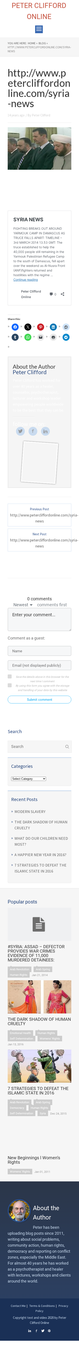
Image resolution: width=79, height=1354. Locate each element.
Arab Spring (43, 969)
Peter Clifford (41, 115)
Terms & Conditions (42, 1306)
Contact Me (18, 1306)
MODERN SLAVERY (29, 811)
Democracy (17, 1107)
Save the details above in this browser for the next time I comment (42, 679)
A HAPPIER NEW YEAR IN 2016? (40, 854)
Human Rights (18, 974)
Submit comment (39, 700)
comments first (52, 604)
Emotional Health (20, 1033)
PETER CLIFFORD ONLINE (39, 11)
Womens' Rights (50, 1038)
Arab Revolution (19, 969)
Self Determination (21, 1038)
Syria (43, 1113)
